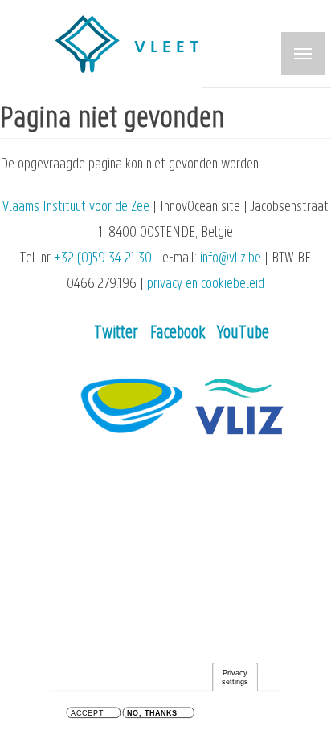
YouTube (243, 333)
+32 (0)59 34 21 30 (103, 258)
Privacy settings (234, 677)
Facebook (177, 333)
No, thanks (152, 713)
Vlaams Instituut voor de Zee (75, 207)
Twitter (116, 333)
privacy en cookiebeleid (205, 284)
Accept (87, 713)
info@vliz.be (230, 258)
